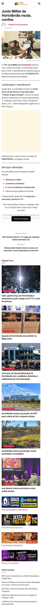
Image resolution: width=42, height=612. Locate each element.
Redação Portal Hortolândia (18, 25)
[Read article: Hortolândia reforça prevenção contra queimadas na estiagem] (21, 434)
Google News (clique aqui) (21, 207)
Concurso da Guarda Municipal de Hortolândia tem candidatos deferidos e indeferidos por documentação (20, 376)
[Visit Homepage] (21, 3)
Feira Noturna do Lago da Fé (12, 527)
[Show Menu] (3, 3)
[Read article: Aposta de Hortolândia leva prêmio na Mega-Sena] (21, 319)
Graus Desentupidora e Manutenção (15, 510)
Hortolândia (26, 64)
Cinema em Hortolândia (10, 563)
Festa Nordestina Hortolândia (12, 545)
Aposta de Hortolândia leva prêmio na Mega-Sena (19, 337)
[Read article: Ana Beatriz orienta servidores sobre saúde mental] (21, 472)
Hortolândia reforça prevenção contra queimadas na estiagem (19, 452)
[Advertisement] (21, 131)
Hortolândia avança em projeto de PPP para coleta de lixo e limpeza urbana (19, 415)
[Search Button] (39, 3)
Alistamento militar (13, 179)
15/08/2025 (8, 28)
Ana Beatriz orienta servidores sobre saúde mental (18, 490)
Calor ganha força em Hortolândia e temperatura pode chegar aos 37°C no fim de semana (21, 298)
